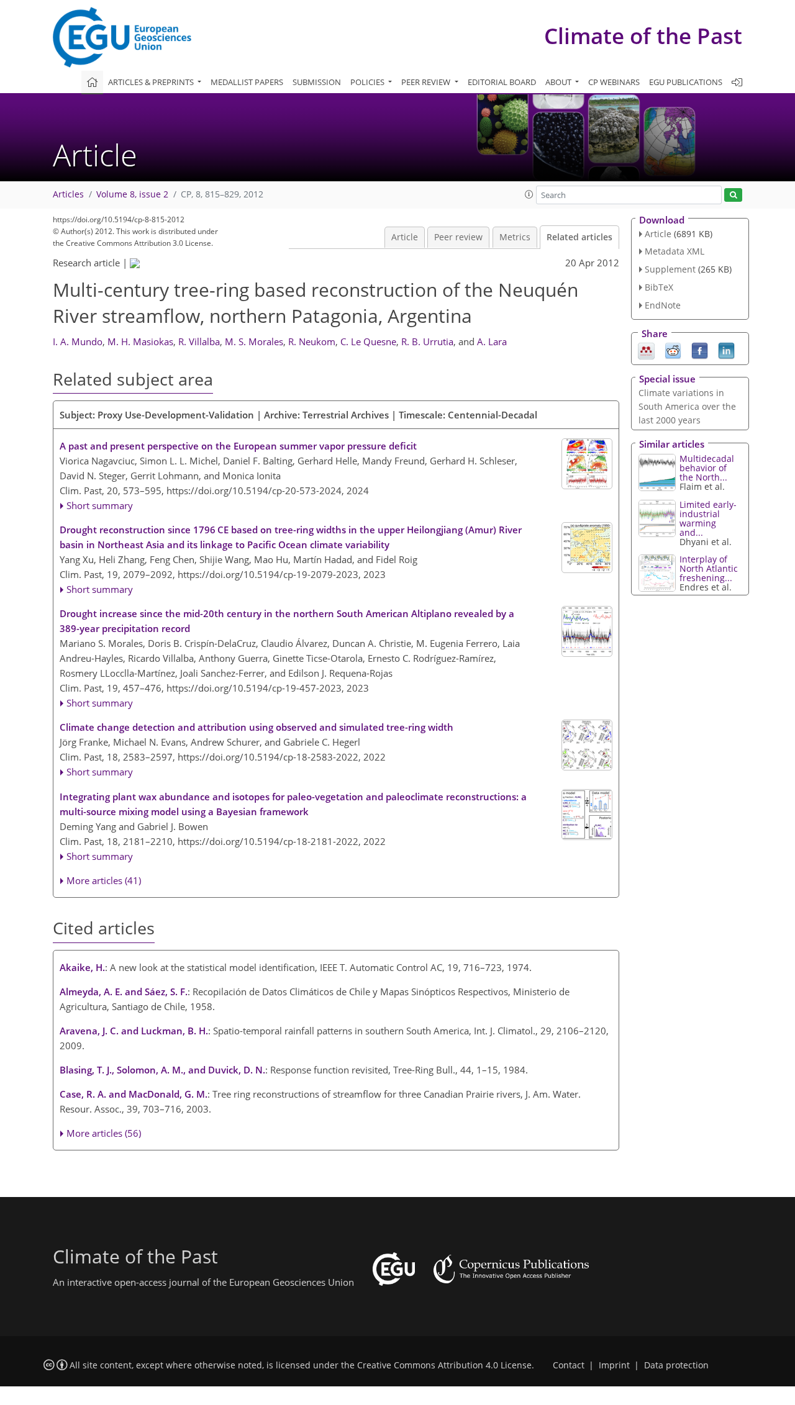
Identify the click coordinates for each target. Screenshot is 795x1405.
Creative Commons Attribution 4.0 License (444, 1365)
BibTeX (659, 287)
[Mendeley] (646, 349)
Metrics (514, 237)
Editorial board (502, 82)
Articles (68, 194)
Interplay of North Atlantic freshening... (708, 568)
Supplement (670, 269)
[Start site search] (733, 195)
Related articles (579, 237)
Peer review (458, 237)
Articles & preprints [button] (152, 82)
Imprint (614, 1365)
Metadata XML (674, 251)
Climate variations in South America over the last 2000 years (687, 406)
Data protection (676, 1365)
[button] (529, 194)
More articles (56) (103, 1133)
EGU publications (685, 82)
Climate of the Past (643, 35)
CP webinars (614, 82)
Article (404, 237)
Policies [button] (368, 82)
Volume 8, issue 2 (132, 194)
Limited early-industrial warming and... (708, 518)
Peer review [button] (426, 82)
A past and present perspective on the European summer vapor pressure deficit (238, 446)
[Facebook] (699, 349)
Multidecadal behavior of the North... (706, 468)
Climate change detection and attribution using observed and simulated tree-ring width (256, 727)
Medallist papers (247, 82)
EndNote (663, 305)
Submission (317, 82)
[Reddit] (673, 349)
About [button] (559, 82)
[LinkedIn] (726, 349)
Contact (568, 1365)
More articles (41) (103, 880)
